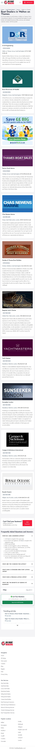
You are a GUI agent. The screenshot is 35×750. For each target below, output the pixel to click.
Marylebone (5, 364)
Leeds (19, 732)
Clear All (28, 590)
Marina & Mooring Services (7, 707)
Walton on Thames (6, 51)
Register (3, 669)
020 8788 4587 (6, 217)
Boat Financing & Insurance (7, 702)
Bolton (2, 728)
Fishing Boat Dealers (6, 696)
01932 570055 (6, 171)
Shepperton (5, 95)
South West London (10, 220)
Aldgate (4, 497)
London (17, 220)
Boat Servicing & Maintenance (8, 705)
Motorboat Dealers (5, 691)
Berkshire (9, 266)
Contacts (3, 663)
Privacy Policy (4, 674)
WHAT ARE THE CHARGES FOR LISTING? (14, 564)
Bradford (3, 730)
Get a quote (4, 661)
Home (2, 655)
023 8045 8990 (6, 92)
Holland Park (5, 316)
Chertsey (4, 174)
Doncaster (3, 741)
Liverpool (20, 737)
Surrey (13, 51)
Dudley (19, 721)
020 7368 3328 (6, 313)
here (9, 539)
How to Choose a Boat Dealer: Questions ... (17, 614)
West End (10, 364)
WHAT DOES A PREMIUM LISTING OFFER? (14, 577)
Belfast (2, 722)
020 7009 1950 (6, 453)
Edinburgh (20, 724)
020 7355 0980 (6, 405)
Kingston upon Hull (22, 729)
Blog (2, 666)
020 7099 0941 (6, 361)
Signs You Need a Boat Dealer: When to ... (17, 619)
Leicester (20, 735)
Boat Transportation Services (7, 713)
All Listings (3, 658)
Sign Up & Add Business (17, 602)
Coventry (3, 738)
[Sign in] (20, 2)
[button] (31, 590)
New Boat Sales (4, 683)
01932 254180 (6, 48)
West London (12, 316)
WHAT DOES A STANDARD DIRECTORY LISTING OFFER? (16, 570)
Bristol (2, 733)
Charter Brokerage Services (7, 710)
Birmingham (4, 725)
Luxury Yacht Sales (5, 688)
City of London (10, 497)
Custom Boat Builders (6, 699)
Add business (27, 523)
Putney (3, 220)
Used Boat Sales (5, 686)
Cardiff (2, 736)
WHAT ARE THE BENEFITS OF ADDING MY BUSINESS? (14, 583)
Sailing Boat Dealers (5, 694)
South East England (19, 51)
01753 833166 (6, 263)
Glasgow (20, 727)
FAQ (2, 671)
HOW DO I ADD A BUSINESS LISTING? (13, 536)
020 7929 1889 (6, 494)
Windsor (4, 266)
